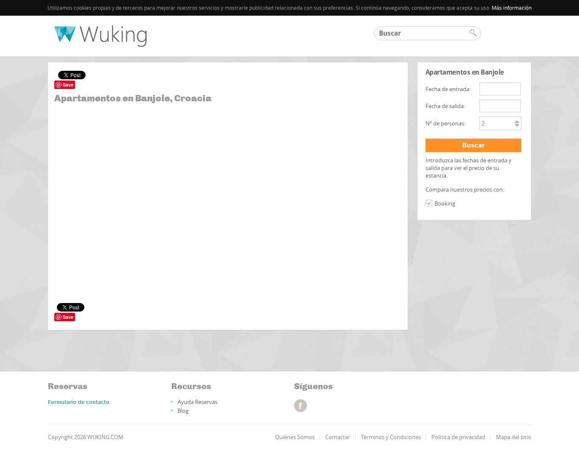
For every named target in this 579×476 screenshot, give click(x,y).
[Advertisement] (227, 145)
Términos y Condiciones (391, 437)
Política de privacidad (458, 437)
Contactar (337, 437)
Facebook (300, 405)
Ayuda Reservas (197, 402)
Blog (183, 411)
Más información (512, 7)
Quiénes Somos (295, 437)
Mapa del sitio (513, 437)
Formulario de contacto (78, 402)
